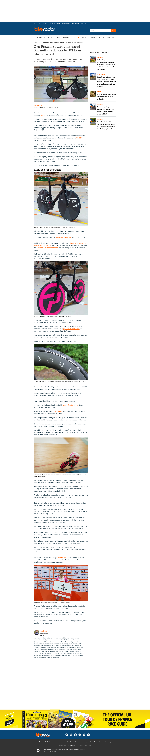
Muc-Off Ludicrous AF (70, 405)
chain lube (58, 411)
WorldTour (80, 138)
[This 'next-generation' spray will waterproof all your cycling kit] (93, 94)
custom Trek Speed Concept (48, 248)
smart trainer (62, 558)
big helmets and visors (71, 329)
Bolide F (44, 115)
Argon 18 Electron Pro (63, 237)
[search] (113, 30)
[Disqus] (63, 685)
